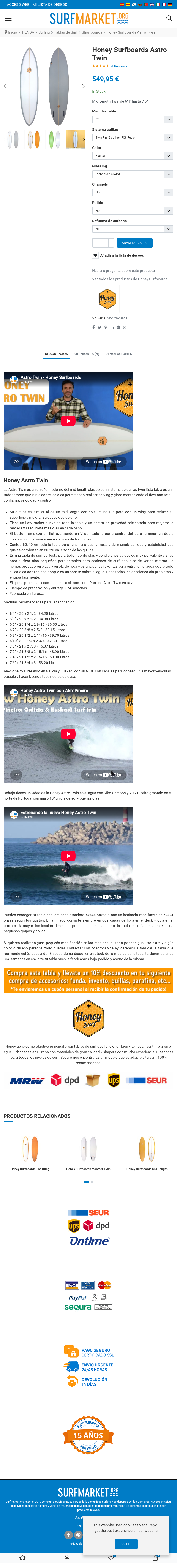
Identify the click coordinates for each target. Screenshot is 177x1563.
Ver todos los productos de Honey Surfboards (130, 279)
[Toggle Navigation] (8, 18)
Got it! (126, 1543)
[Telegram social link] (118, 327)
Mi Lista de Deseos (50, 4)
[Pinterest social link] (105, 327)
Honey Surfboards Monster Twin (88, 1169)
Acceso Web (18, 4)
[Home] (22, 1558)
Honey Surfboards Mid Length (147, 1169)
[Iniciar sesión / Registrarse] (67, 1558)
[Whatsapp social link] (125, 327)
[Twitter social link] (99, 327)
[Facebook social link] (93, 327)
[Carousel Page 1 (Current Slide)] (86, 1182)
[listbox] (132, 119)
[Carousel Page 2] (92, 1182)
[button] (169, 18)
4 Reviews (119, 66)
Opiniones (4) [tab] (86, 354)
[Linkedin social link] (112, 327)
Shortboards (117, 318)
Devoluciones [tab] (118, 354)
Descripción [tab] (56, 354)
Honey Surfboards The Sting (30, 1169)
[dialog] (126, 1535)
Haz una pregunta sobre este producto (123, 270)
